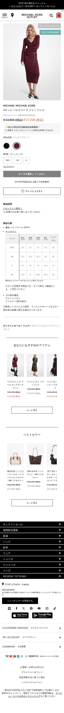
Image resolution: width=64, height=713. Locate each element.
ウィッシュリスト (34, 191)
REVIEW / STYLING (14, 576)
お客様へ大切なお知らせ (32, 667)
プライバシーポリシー (32, 672)
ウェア (26, 326)
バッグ (7, 541)
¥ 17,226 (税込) (34, 119)
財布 (5, 547)
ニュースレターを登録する (20, 601)
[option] (17, 380)
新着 (5, 536)
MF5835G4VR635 (27, 115)
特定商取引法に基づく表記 (32, 677)
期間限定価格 (10, 530)
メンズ (7, 570)
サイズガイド (8, 166)
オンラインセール (11, 326)
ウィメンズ (9, 564)
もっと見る (32, 410)
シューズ (8, 559)
